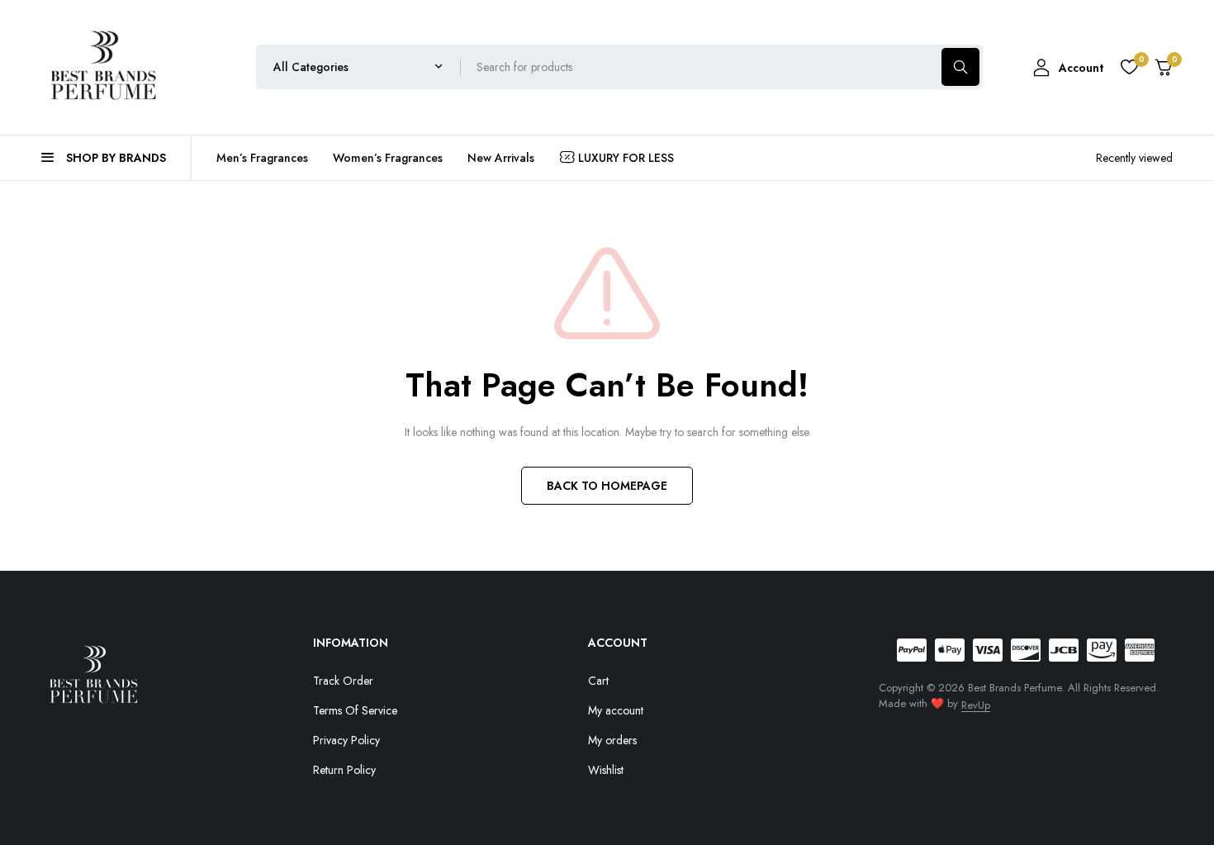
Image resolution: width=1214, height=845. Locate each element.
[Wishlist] (1129, 67)
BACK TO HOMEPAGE (607, 485)
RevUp (975, 705)
